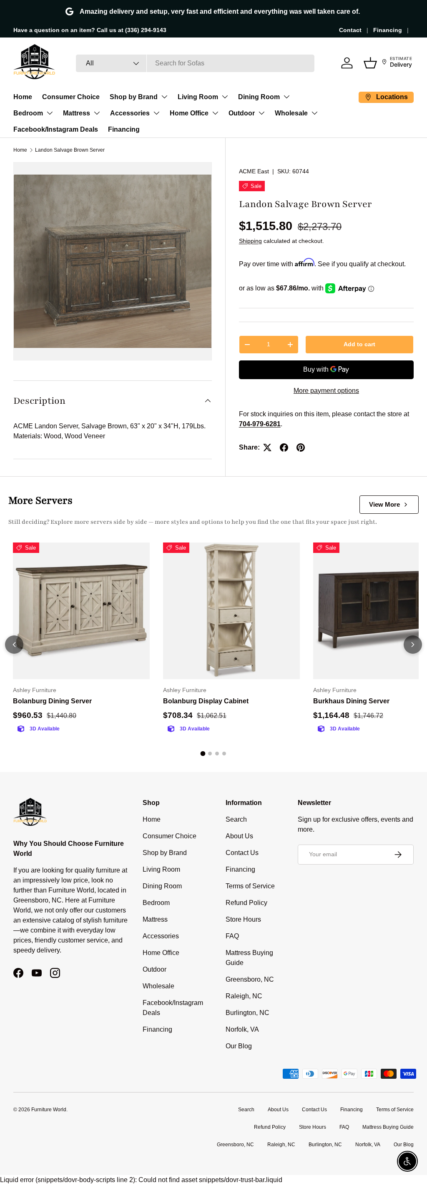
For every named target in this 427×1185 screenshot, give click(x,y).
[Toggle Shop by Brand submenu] (164, 97)
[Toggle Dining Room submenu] (286, 97)
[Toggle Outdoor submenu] (261, 113)
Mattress (76, 113)
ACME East (254, 171)
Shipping (250, 241)
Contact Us (242, 852)
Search (236, 819)
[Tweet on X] (267, 447)
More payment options (326, 390)
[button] (370, 63)
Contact (350, 30)
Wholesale (291, 113)
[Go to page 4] (224, 753)
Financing (387, 30)
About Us (239, 836)
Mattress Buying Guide (388, 1127)
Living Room (198, 96)
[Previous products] (14, 644)
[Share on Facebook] (284, 447)
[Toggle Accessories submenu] (156, 113)
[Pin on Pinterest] (300, 447)
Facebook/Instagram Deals (55, 129)
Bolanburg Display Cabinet (206, 701)
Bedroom (28, 113)
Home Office (189, 113)
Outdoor (242, 113)
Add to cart (359, 344)
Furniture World (48, 1109)
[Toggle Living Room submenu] (225, 97)
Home (22, 96)
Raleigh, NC (244, 996)
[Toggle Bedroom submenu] (50, 113)
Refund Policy (246, 902)
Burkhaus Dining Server (351, 701)
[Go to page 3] (217, 753)
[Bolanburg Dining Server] (81, 610)
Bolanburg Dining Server (52, 701)
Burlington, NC (247, 1012)
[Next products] (413, 644)
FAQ (232, 936)
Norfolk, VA (242, 1029)
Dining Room (259, 96)
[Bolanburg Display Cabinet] (231, 610)
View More (384, 504)
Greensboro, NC (250, 979)
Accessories (130, 113)
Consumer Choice (71, 96)
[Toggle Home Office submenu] (215, 113)
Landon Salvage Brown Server (70, 150)
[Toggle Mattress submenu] (97, 113)
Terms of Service (250, 886)
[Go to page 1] (203, 753)
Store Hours (243, 919)
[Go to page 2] (210, 753)
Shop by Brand (134, 96)
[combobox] (195, 63)
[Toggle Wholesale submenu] (314, 113)
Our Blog (239, 1046)
